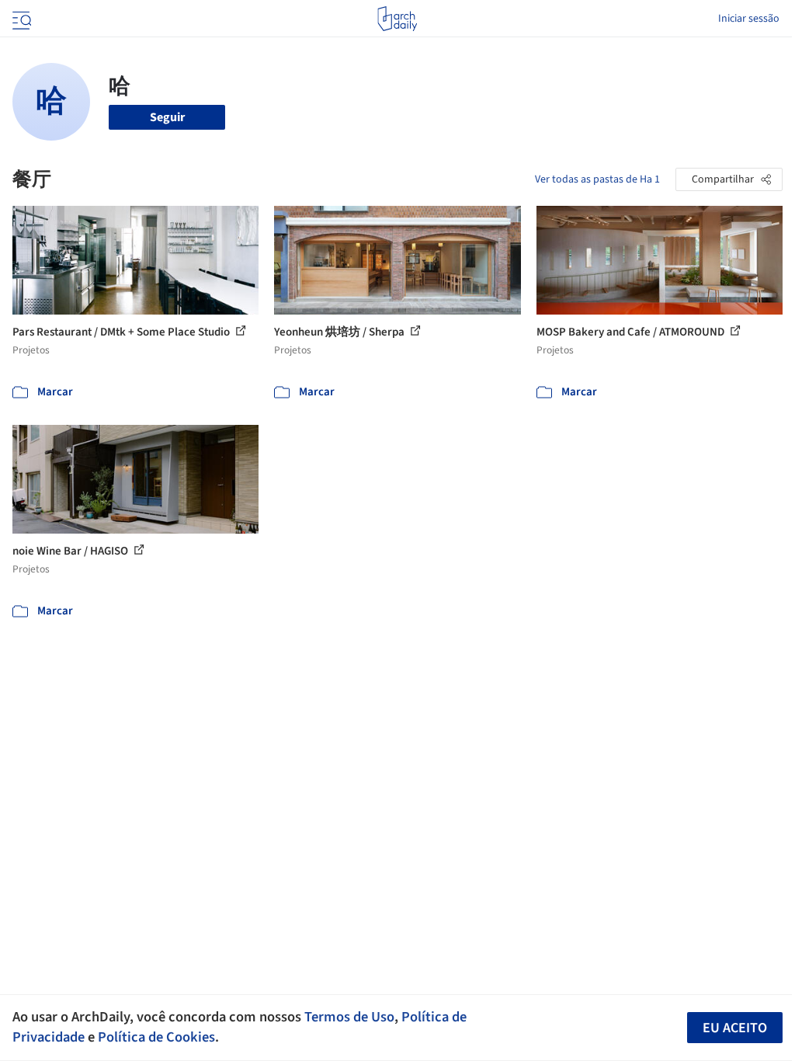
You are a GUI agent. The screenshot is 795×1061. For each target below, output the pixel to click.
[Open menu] (20, 19)
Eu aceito (735, 1028)
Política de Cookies (156, 1037)
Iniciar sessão (748, 18)
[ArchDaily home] (397, 18)
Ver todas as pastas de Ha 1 (597, 179)
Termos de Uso (349, 1017)
